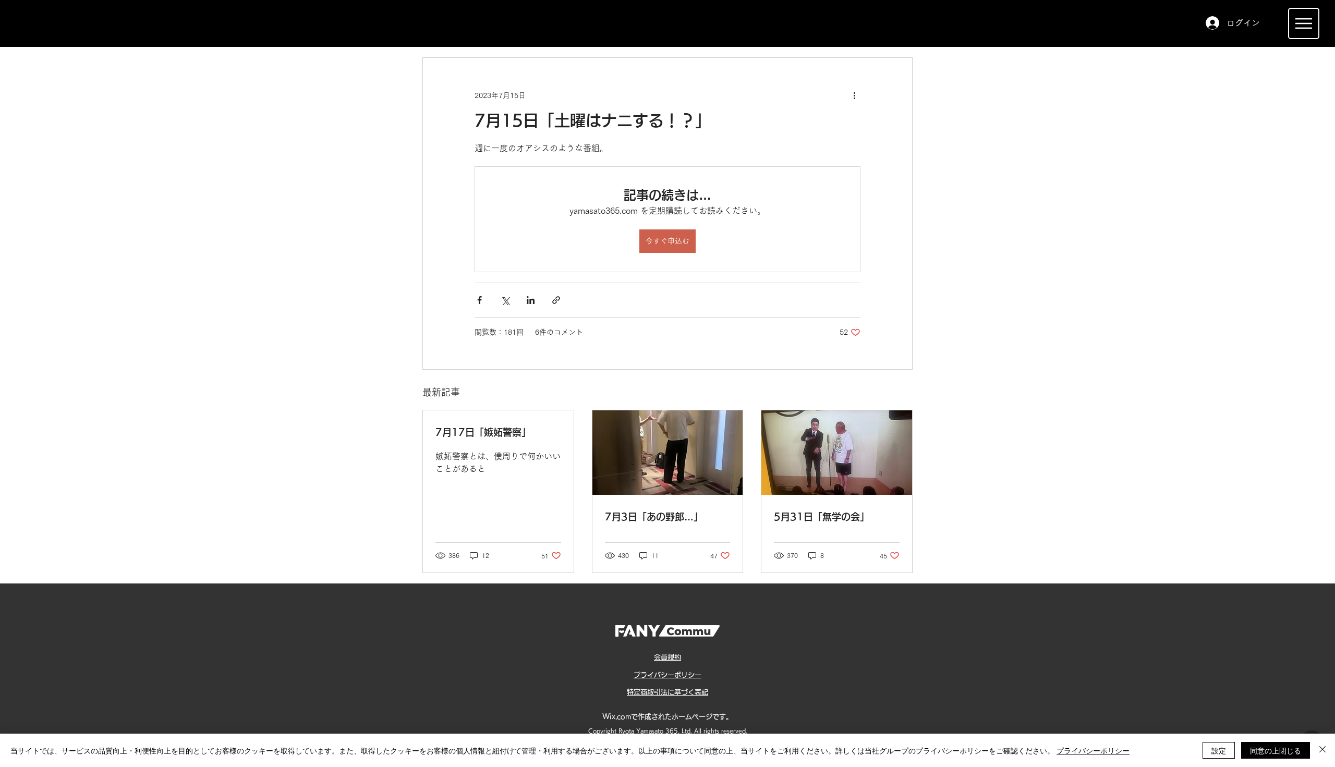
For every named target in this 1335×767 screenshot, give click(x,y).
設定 (1218, 750)
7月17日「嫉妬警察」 (483, 432)
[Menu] (1303, 23)
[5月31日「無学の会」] (836, 452)
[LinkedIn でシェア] (531, 300)
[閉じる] (1322, 750)
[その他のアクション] (854, 95)
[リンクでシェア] (556, 300)
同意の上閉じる (1275, 750)
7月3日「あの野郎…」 (654, 516)
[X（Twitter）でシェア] (505, 300)
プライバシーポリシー (1093, 750)
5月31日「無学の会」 (821, 516)
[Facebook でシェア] (479, 300)
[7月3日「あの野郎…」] (667, 452)
